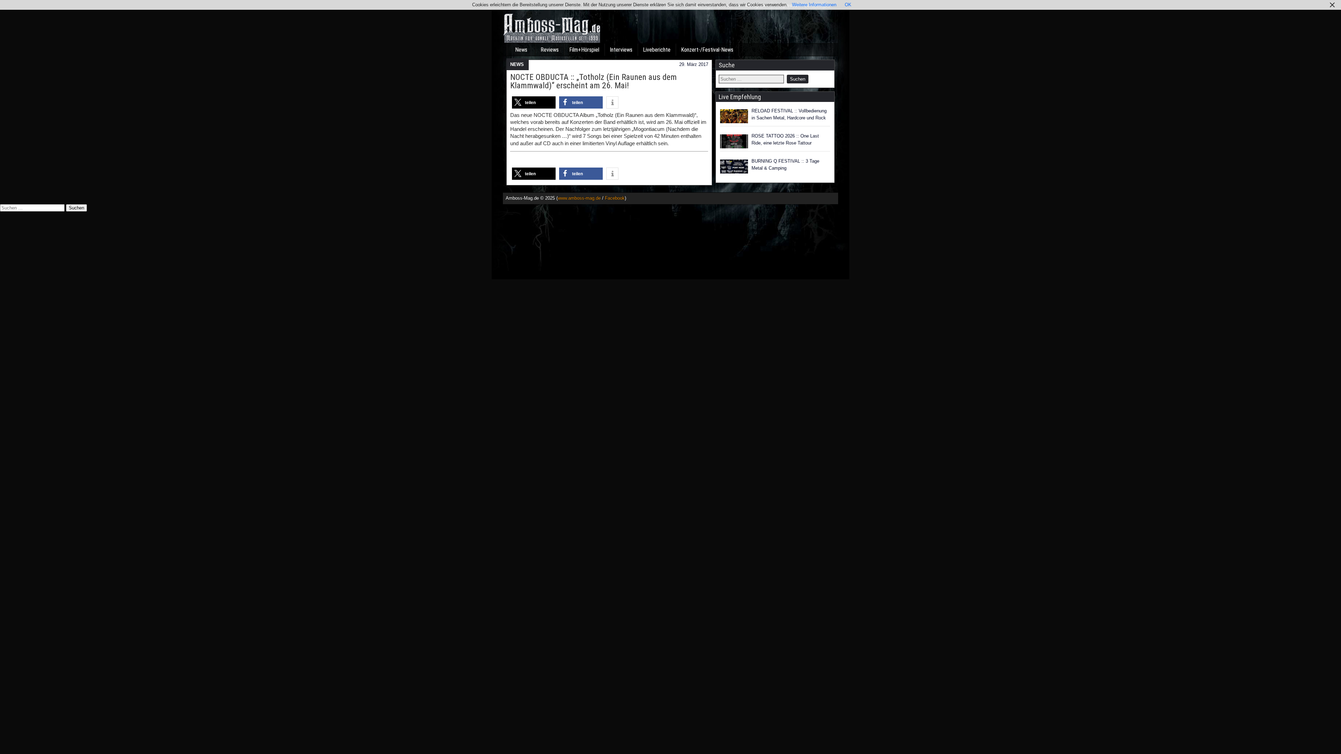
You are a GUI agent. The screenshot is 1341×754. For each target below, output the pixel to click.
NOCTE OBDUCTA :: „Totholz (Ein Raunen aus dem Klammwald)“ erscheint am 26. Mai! (593, 81)
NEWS (517, 64)
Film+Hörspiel (584, 49)
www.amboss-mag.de (579, 198)
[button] (534, 102)
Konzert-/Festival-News (707, 49)
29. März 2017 (693, 64)
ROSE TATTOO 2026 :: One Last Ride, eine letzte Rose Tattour (785, 139)
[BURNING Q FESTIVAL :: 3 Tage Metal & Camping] (734, 166)
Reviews (550, 49)
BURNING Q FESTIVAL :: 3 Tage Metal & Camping (785, 164)
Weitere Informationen (814, 4)
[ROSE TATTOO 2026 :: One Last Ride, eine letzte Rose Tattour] (734, 141)
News (521, 49)
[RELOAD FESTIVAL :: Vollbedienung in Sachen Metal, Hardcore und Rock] (734, 116)
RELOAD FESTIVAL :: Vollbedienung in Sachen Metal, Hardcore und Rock (789, 114)
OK (848, 4)
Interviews (621, 49)
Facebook (615, 198)
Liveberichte (656, 49)
